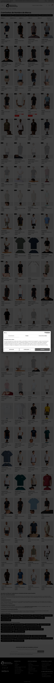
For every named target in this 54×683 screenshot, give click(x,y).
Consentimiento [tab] (11, 335)
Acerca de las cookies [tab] (43, 335)
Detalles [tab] (27, 335)
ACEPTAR (42, 349)
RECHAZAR (11, 349)
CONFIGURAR (26, 349)
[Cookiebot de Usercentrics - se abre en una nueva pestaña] (45, 333)
